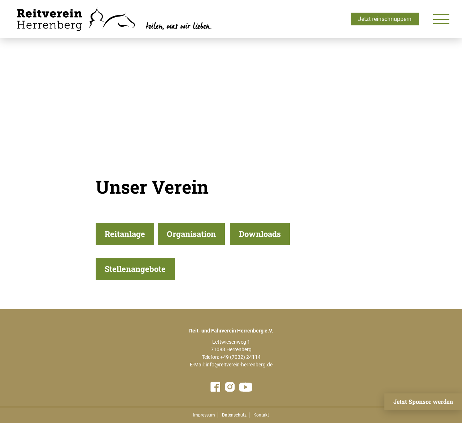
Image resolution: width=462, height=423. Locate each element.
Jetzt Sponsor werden (423, 401)
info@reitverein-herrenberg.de (239, 364)
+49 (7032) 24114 (240, 357)
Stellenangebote (135, 269)
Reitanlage (125, 234)
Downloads (260, 234)
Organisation (191, 234)
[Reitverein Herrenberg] (113, 19)
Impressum (204, 415)
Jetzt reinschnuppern (384, 19)
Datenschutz (234, 415)
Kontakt (261, 415)
